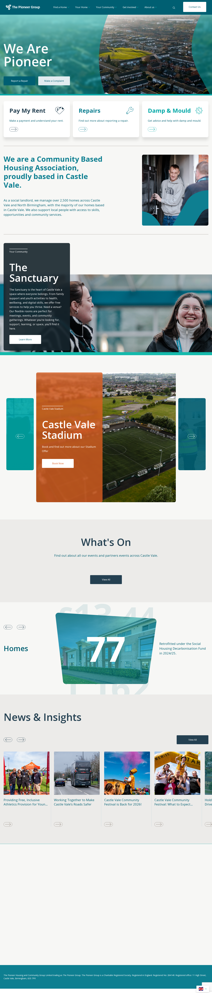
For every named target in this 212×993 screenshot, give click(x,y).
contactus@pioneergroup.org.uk (160, 891)
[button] (192, 434)
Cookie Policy (31, 958)
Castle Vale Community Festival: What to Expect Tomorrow (122, 804)
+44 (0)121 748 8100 (153, 894)
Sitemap (47, 958)
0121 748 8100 (84, 933)
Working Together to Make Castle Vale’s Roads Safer (24, 802)
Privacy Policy (11, 958)
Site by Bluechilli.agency (195, 959)
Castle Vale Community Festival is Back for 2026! (72, 802)
